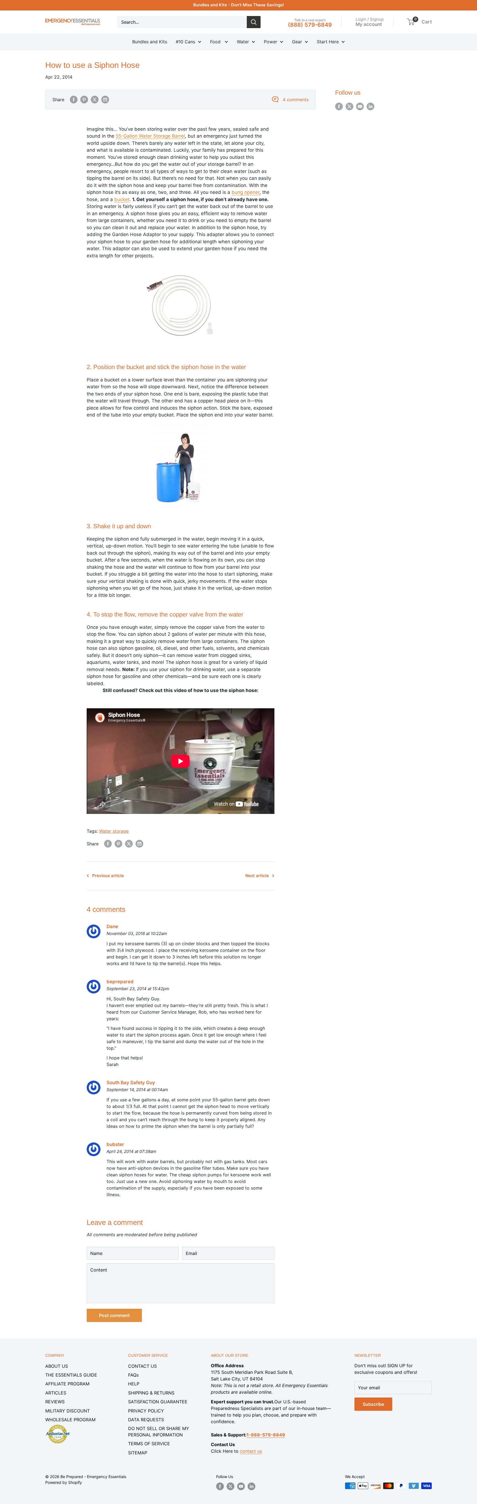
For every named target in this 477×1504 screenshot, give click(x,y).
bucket (121, 199)
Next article (257, 875)
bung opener (245, 192)
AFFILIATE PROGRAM (67, 1384)
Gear (297, 41)
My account (369, 24)
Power (270, 41)
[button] (410, 21)
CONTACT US (142, 1366)
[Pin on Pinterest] (84, 99)
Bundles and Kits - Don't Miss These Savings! (238, 4)
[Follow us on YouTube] (360, 106)
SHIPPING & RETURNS (151, 1393)
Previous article (108, 875)
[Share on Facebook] (74, 99)
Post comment (114, 1315)
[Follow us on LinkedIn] (370, 106)
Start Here (328, 41)
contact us (251, 1451)
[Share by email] (105, 99)
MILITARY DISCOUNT (67, 1411)
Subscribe (373, 1404)
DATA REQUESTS (146, 1419)
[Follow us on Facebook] (339, 106)
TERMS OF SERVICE (149, 1443)
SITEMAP (137, 1452)
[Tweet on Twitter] (95, 99)
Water (243, 41)
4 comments (296, 99)
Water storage (114, 831)
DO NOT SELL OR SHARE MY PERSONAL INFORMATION (158, 1431)
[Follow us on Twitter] (349, 106)
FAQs (133, 1375)
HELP (133, 1384)
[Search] (254, 22)
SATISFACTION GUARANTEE (157, 1401)
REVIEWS (55, 1401)
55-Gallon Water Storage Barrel (150, 136)
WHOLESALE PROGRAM (70, 1419)
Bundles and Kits (149, 41)
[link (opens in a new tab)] (57, 1425)
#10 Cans (185, 41)
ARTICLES (55, 1393)
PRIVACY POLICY (146, 1411)
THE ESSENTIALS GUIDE (71, 1375)
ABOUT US (56, 1366)
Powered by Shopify (63, 1482)
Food (216, 41)
